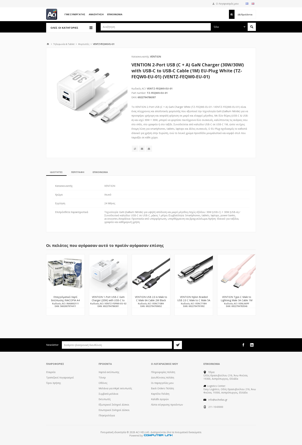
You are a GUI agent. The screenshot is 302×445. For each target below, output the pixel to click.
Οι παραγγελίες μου (162, 383)
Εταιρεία (50, 372)
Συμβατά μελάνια (108, 393)
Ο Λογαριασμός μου (227, 3)
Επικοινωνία (114, 14)
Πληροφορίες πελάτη (163, 372)
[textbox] (156, 27)
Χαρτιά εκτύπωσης (109, 372)
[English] (253, 3)
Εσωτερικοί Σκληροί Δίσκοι (114, 410)
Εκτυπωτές (105, 399)
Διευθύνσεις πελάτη (162, 377)
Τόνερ (102, 377)
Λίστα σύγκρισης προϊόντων (167, 404)
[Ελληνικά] (247, 3)
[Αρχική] (48, 44)
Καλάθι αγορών (160, 399)
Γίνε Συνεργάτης (74, 14)
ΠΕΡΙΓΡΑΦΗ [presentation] (77, 172)
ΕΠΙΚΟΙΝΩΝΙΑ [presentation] (100, 172)
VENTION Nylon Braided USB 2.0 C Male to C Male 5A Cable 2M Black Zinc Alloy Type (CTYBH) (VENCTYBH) (193, 302)
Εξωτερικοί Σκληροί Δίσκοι (114, 404)
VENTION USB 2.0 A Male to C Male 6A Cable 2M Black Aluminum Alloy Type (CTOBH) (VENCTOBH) (151, 302)
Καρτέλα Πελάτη (160, 393)
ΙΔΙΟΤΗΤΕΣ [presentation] (56, 172)
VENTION (155, 56)
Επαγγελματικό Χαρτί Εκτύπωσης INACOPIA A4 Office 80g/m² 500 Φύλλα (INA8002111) (65, 302)
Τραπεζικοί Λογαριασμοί (60, 377)
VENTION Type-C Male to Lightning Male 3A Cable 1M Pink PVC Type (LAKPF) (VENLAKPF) (236, 302)
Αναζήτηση (96, 14)
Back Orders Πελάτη (162, 388)
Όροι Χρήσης (53, 383)
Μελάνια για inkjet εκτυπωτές (115, 388)
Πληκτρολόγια (107, 415)
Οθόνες (103, 383)
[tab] (56, 172)
